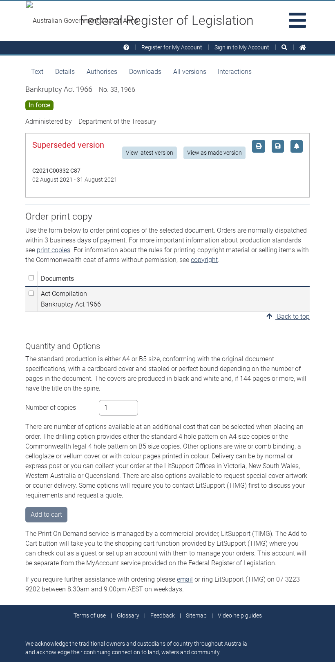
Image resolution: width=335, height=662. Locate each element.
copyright (204, 260)
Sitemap (196, 615)
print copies (53, 250)
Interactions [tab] (235, 72)
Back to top (292, 316)
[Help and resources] (126, 47)
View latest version (149, 152)
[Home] (303, 47)
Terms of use (90, 615)
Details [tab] (65, 72)
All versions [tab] (189, 72)
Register (171, 47)
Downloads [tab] (145, 72)
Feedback (162, 615)
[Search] (284, 47)
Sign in (241, 47)
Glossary (128, 615)
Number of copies (50, 407)
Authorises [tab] (102, 72)
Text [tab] (37, 72)
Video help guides (240, 615)
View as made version (214, 152)
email (185, 579)
